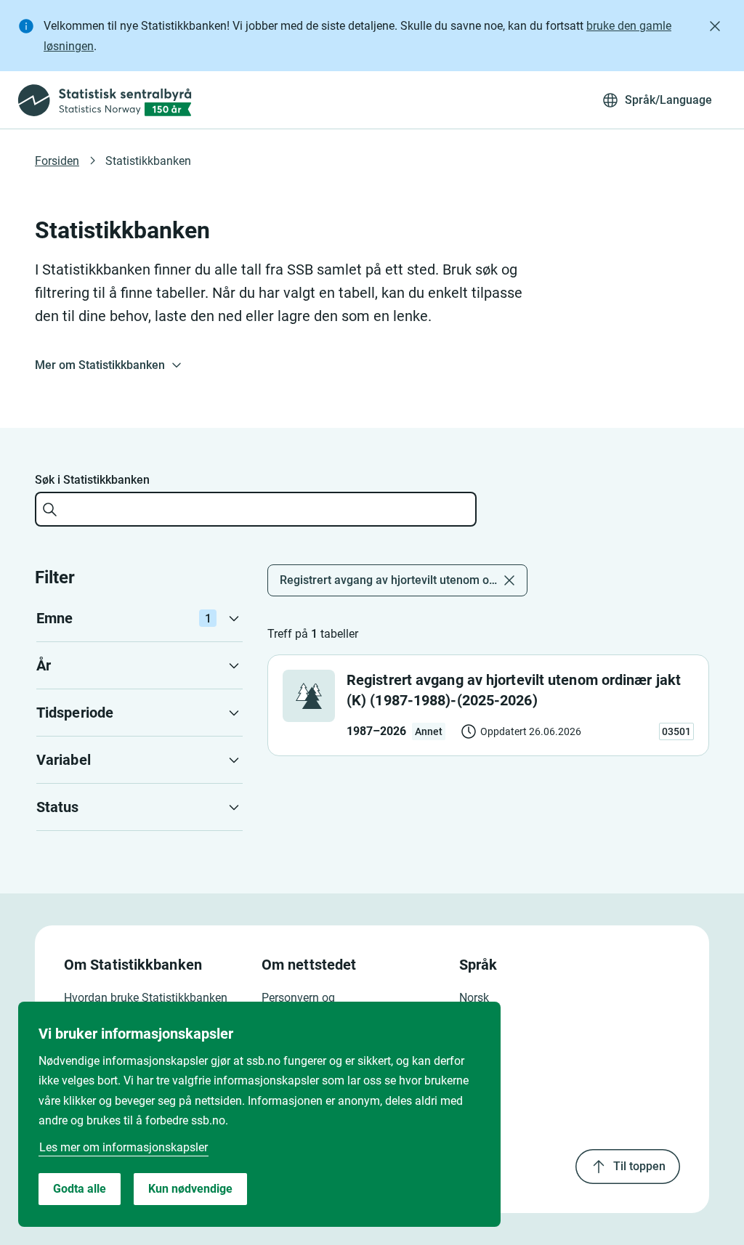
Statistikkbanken (148, 161)
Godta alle (79, 1189)
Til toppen (639, 1166)
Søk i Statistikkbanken (92, 480)
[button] (139, 618)
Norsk (474, 998)
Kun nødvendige (190, 1189)
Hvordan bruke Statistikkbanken (145, 998)
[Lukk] (715, 26)
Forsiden (57, 161)
